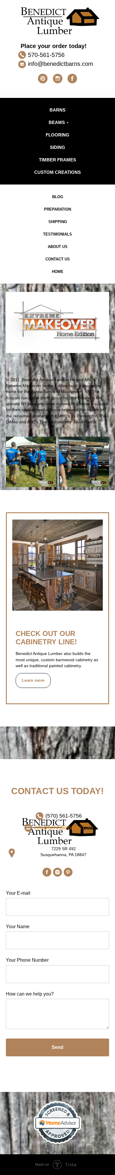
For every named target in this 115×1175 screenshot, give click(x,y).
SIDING (57, 147)
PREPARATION (57, 209)
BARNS (57, 109)
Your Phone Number (27, 960)
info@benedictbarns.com (60, 64)
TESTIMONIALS (57, 234)
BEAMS (57, 122)
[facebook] (46, 872)
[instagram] (57, 872)
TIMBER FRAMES (57, 159)
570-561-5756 (46, 55)
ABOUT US (58, 246)
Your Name (17, 926)
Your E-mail (18, 893)
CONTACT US (57, 259)
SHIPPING (57, 222)
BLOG (57, 197)
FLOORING (57, 134)
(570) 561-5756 (63, 816)
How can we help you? (30, 993)
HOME (57, 271)
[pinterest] (68, 872)
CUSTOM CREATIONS (57, 172)
